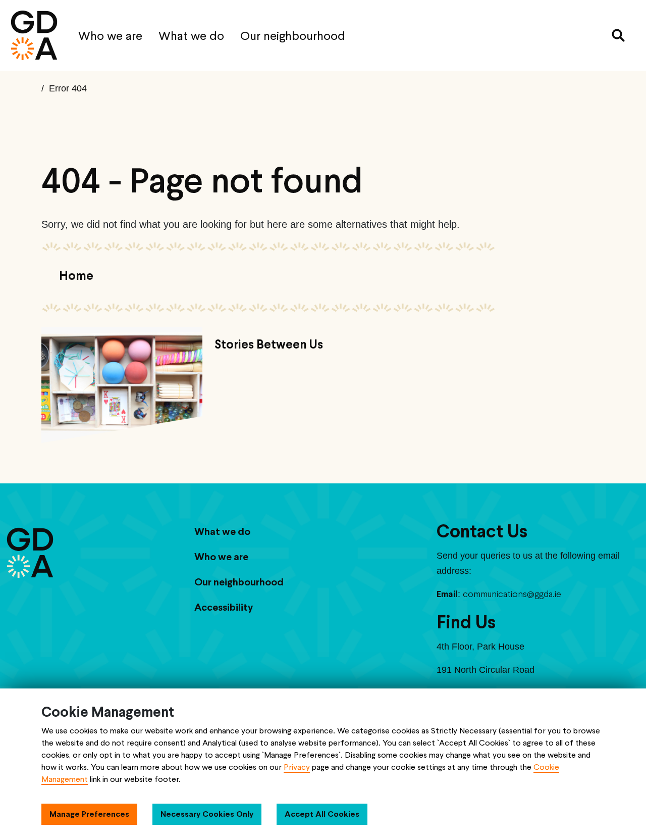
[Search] (618, 35)
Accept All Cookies (322, 814)
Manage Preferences (89, 814)
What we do (191, 35)
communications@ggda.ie (512, 593)
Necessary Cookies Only (206, 814)
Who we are (110, 35)
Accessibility (223, 607)
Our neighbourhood (292, 35)
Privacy (297, 767)
